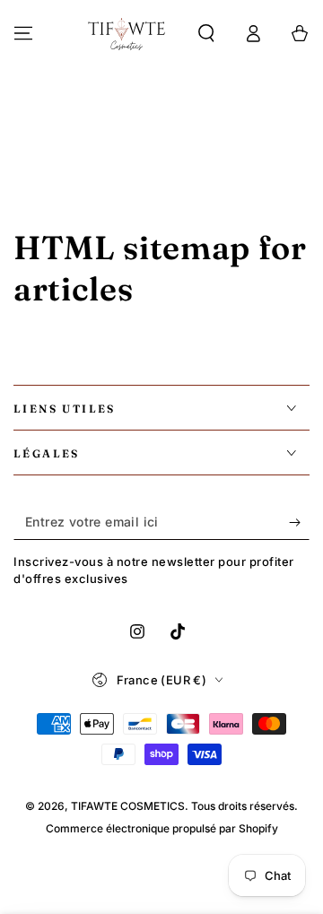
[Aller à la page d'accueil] (126, 33)
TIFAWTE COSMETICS (128, 806)
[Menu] (23, 33)
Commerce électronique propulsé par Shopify (162, 828)
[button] (206, 33)
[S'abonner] (299, 522)
